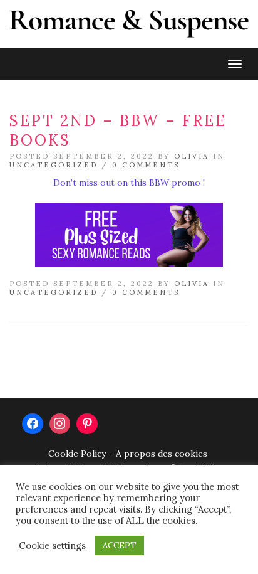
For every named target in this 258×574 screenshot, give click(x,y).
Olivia (191, 156)
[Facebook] (32, 424)
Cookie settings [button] (52, 545)
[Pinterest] (87, 424)
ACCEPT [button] (120, 545)
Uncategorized (53, 165)
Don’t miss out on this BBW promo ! (129, 182)
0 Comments (146, 165)
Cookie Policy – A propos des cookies (127, 453)
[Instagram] (60, 424)
